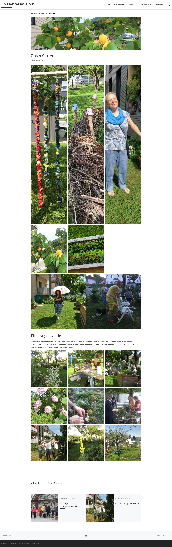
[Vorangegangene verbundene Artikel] (134, 489)
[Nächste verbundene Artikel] (139, 489)
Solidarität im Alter (13, 543)
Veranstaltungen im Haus (127, 503)
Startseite (34, 13)
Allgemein (42, 13)
